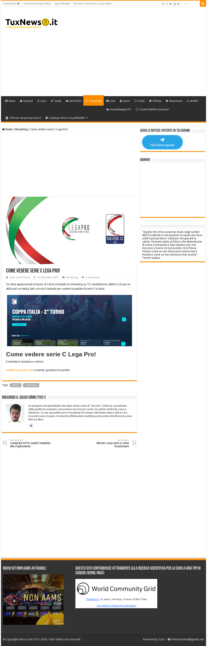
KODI (141, 100)
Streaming (95, 100)
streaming (31, 385)
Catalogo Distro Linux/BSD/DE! (67, 117)
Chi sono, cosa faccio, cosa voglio (93, 3)
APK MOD (75, 100)
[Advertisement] (129, 64)
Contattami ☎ (11, 3)
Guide (57, 100)
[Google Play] (178, 3)
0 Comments (93, 277)
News (12, 100)
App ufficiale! (62, 3)
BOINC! (194, 100)
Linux (43, 100)
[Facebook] (167, 3)
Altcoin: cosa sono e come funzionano (112, 443)
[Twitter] (170, 3)
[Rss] (163, 3)
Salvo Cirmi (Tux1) (20, 277)
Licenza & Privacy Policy (37, 3)
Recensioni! (175, 100)
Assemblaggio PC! (120, 109)
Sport (126, 100)
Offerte (156, 100)
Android (28, 100)
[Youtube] (174, 3)
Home (9, 129)
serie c (16, 385)
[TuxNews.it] (32, 22)
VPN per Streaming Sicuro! (25, 117)
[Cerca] (203, 4)
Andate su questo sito (20, 370)
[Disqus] (69, 502)
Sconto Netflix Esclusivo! (154, 109)
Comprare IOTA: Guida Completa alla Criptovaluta (30, 443)
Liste (112, 100)
